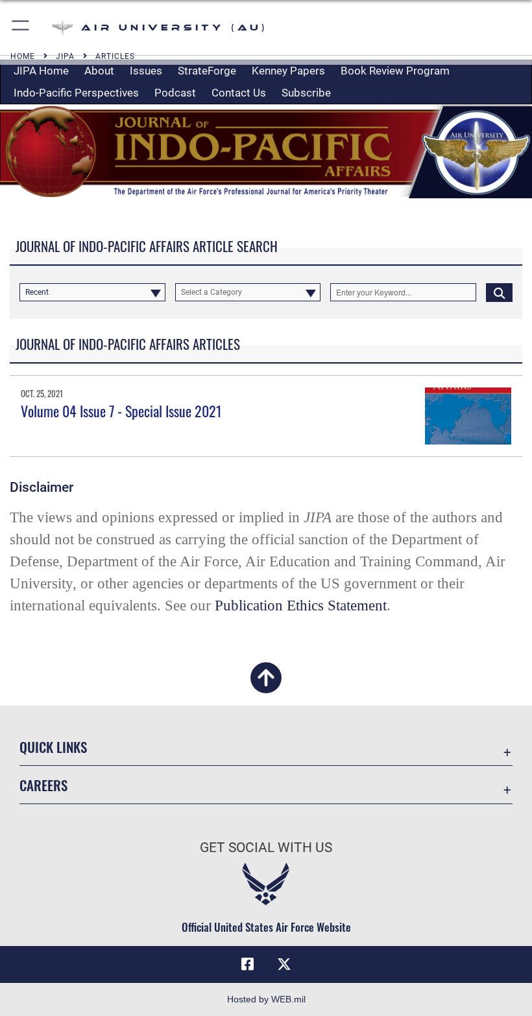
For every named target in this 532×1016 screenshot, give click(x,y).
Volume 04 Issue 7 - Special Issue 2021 (121, 410)
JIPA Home (41, 70)
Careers (43, 785)
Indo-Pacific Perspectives (76, 92)
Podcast (175, 92)
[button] (21, 27)
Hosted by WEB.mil (266, 999)
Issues (146, 70)
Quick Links (53, 747)
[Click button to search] (499, 292)
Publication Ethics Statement (301, 605)
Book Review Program (395, 70)
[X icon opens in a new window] (284, 964)
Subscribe (306, 92)
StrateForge (207, 70)
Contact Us (239, 92)
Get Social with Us (266, 847)
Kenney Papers (288, 70)
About (99, 70)
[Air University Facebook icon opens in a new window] (248, 964)
